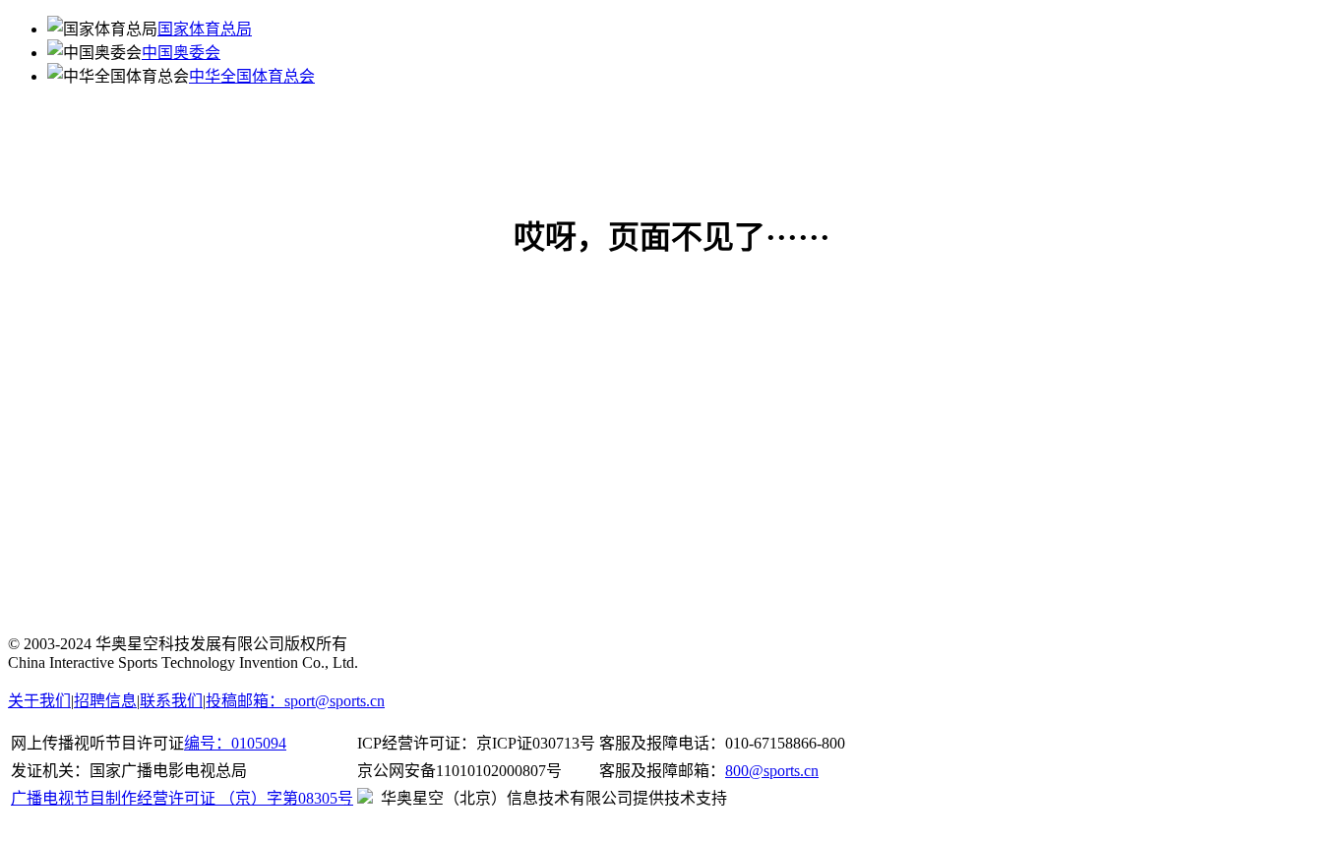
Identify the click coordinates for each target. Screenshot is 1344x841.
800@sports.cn (772, 770)
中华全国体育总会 (252, 76)
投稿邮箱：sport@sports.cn (295, 700)
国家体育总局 (204, 29)
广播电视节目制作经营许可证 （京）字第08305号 (182, 798)
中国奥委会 (181, 52)
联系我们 (171, 700)
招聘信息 (105, 700)
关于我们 (39, 700)
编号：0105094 (235, 743)
